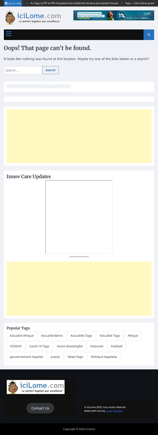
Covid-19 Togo (39, 346)
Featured (96, 346)
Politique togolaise (104, 357)
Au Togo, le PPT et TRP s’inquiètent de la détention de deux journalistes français (72, 3)
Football (116, 346)
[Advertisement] (79, 136)
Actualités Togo (81, 335)
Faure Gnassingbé (70, 346)
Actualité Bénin (52, 335)
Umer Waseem (114, 410)
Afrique (133, 335)
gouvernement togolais (26, 357)
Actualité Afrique (22, 335)
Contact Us (40, 408)
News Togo (75, 357)
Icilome (90, 429)
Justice (55, 357)
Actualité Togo (110, 335)
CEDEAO (16, 346)
